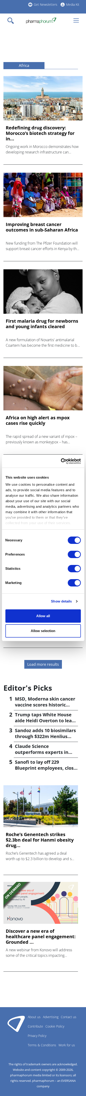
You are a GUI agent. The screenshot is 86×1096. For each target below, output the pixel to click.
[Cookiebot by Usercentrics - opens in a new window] (61, 461)
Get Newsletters (45, 4)
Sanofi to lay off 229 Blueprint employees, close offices (45, 768)
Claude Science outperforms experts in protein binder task (41, 752)
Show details (61, 601)
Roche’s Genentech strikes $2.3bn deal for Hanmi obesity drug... (40, 840)
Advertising (50, 1017)
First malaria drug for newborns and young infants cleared (42, 323)
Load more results (43, 664)
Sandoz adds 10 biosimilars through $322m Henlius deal (45, 736)
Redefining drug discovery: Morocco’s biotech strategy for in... (40, 133)
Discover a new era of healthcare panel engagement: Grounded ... (41, 936)
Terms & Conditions (42, 1045)
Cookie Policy (54, 1026)
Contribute (35, 1026)
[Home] (41, 20)
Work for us (66, 1045)
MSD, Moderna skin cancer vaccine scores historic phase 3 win (45, 705)
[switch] (74, 554)
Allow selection (43, 631)
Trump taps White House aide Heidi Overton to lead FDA (45, 721)
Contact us (68, 1017)
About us (34, 1017)
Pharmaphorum (16, 1023)
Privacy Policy (37, 1035)
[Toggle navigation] (12, 20)
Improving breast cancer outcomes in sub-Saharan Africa (42, 227)
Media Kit (72, 4)
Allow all (43, 616)
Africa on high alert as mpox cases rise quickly (38, 420)
